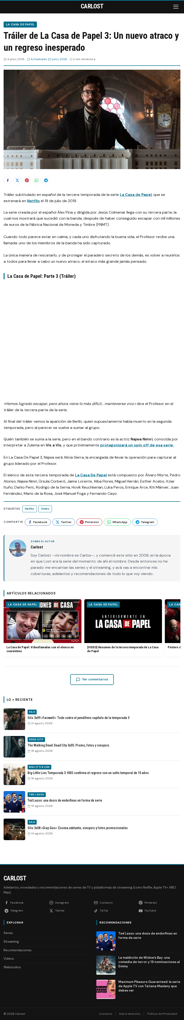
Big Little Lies (39, 767)
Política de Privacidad (162, 1014)
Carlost (15, 878)
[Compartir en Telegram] (46, 180)
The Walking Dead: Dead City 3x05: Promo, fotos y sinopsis (68, 745)
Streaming (11, 942)
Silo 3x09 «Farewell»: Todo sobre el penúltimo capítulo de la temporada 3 (78, 718)
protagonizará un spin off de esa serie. (137, 445)
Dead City (36, 739)
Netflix (33, 200)
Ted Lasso (36, 794)
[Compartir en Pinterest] (27, 180)
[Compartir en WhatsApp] (36, 180)
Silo (32, 711)
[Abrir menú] (176, 7)
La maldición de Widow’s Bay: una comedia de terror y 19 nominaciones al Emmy (149, 962)
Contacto (105, 1014)
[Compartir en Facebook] (8, 180)
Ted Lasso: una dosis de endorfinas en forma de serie (65, 800)
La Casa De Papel (91, 475)
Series (8, 933)
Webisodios (12, 967)
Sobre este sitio (129, 1014)
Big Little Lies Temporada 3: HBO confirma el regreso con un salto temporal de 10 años (88, 773)
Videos (9, 959)
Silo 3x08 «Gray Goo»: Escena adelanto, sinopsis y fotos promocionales (78, 828)
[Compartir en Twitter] (17, 180)
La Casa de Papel (20, 24)
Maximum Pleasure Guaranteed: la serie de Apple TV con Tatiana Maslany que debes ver (149, 986)
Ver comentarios (95, 679)
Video (45, 509)
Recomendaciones (18, 950)
